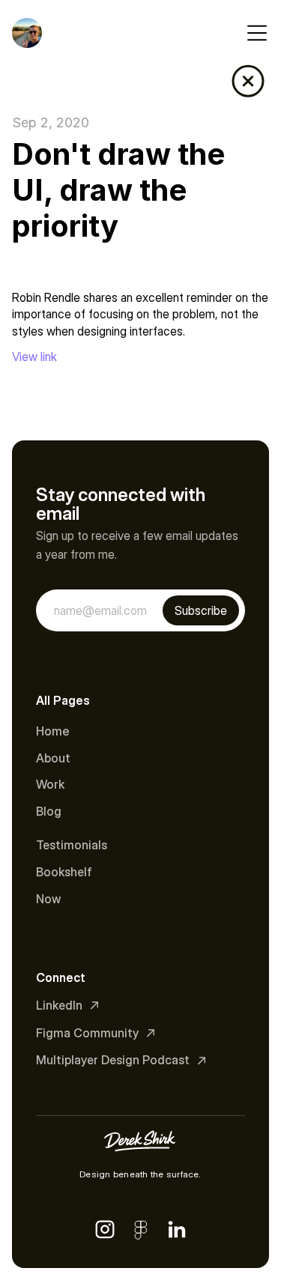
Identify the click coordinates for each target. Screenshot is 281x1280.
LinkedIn (59, 1005)
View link (34, 356)
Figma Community (87, 1032)
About (53, 757)
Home (53, 731)
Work (50, 784)
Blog (48, 811)
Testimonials (71, 844)
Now (48, 898)
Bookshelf (64, 871)
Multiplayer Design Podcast (113, 1059)
